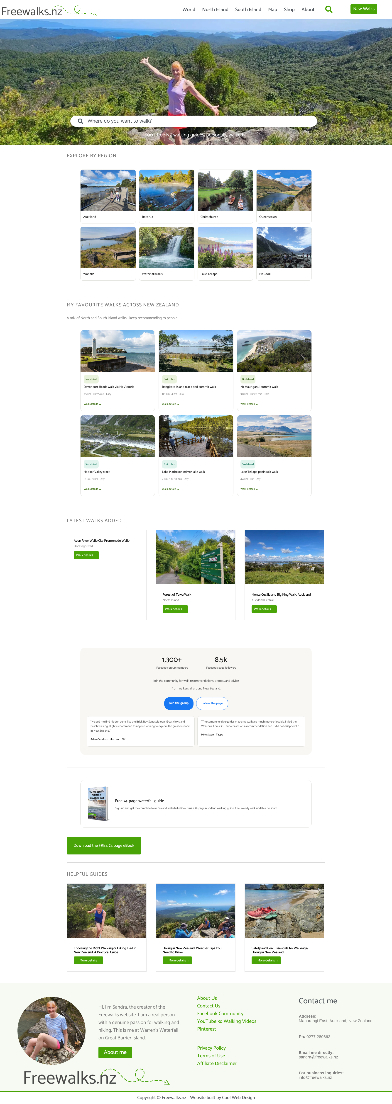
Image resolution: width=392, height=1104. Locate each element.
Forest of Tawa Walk (177, 594)
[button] (329, 9)
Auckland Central (263, 600)
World (188, 10)
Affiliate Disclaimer (217, 1064)
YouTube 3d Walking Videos (226, 1021)
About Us (207, 998)
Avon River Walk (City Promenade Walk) (102, 541)
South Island (248, 10)
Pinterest (206, 1029)
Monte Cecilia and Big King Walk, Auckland (281, 594)
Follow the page (212, 703)
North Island (215, 10)
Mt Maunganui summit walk (259, 387)
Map (272, 10)
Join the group (179, 703)
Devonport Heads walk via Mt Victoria (109, 387)
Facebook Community (220, 1014)
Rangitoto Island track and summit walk (189, 387)
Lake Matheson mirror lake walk (183, 472)
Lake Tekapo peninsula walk (259, 472)
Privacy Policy (211, 1048)
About (308, 10)
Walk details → (92, 404)
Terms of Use (211, 1056)
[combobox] (193, 121)
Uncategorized (83, 546)
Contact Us (208, 1006)
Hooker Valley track (97, 472)
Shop (289, 10)
